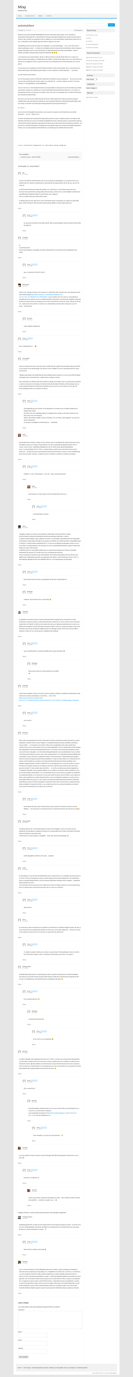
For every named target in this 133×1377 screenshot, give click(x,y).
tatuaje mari (62, 145)
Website (20, 1348)
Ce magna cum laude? (92, 47)
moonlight (25, 358)
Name (20, 1332)
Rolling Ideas (26, 966)
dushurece (25, 284)
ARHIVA (40, 16)
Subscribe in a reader (92, 97)
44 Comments (78, 30)
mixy (21, 30)
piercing (56, 145)
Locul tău (88, 38)
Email (20, 1340)
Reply (19, 208)
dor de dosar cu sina (91, 35)
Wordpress (114, 1373)
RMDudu (30, 591)
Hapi (24, 434)
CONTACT (49, 16)
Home (19, 16)
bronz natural (49, 145)
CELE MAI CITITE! (29, 16)
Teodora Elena (27, 1217)
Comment (21, 1310)
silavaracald (26, 821)
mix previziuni (28, 145)
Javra (24, 526)
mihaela (25, 611)
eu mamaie (89, 41)
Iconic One (95, 1373)
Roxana (24, 1261)
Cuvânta (25, 237)
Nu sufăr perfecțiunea (92, 44)
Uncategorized (37, 145)
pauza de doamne (74, 157)
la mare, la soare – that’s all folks (30, 157)
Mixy (22, 7)
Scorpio (24, 1147)
